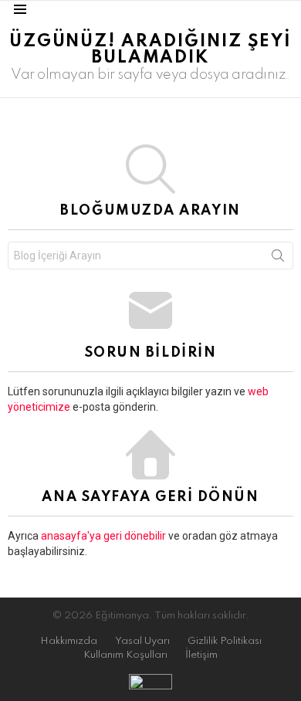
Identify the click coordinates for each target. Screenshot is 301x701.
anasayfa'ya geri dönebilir (104, 536)
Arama (277, 259)
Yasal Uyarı (142, 641)
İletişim (201, 655)
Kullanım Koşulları (125, 655)
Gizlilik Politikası (225, 641)
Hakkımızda (68, 641)
